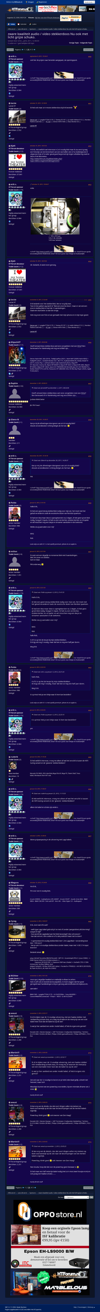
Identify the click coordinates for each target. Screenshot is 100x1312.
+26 (21, 386)
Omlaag (10, 50)
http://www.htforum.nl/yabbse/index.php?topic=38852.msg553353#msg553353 (46, 160)
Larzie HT (33, 126)
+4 (21, 554)
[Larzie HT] (10, 136)
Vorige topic (74, 43)
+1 (21, 422)
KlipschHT (15, 342)
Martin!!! (15, 1052)
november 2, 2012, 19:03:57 (38, 921)
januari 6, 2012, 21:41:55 (37, 503)
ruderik (14, 756)
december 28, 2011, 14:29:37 (39, 419)
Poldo (13, 502)
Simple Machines (21, 1307)
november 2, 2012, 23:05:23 (38, 1102)
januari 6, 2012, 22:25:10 (37, 667)
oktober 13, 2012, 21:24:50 (38, 882)
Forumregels (82, 1307)
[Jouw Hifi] (10, 93)
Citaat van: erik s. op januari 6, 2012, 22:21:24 (49, 672)
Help (75, 1307)
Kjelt (13, 145)
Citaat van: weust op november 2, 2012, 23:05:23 (50, 1146)
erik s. (14, 56)
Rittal (79, 346)
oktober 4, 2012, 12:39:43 (38, 836)
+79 (21, 62)
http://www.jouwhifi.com (44, 78)
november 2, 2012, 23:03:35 (38, 1052)
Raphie (14, 383)
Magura (15, 882)
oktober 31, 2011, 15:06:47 (40, 184)
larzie (13, 103)
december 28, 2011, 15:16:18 (39, 456)
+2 (21, 1055)
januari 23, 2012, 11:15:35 (38, 757)
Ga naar (61, 1197)
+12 (21, 151)
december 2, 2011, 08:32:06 (38, 342)
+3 (21, 924)
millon (14, 551)
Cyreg (13, 921)
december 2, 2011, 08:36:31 (38, 383)
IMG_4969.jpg (55, 236)
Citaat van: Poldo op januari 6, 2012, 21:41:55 (49, 592)
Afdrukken (88, 50)
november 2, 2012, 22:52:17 (38, 1013)
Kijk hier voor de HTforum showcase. (47, 18)
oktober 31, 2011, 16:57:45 (38, 261)
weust (14, 1013)
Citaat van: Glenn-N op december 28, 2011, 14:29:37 (51, 460)
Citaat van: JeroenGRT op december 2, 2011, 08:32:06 (51, 388)
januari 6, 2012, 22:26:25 (37, 710)
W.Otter (14, 975)
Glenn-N (15, 419)
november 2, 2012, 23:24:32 (38, 1141)
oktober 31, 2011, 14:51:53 (38, 146)
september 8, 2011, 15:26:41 (39, 56)
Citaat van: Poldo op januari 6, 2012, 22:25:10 (49, 715)
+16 (21, 978)
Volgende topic (86, 43)
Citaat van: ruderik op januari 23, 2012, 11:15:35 (50, 793)
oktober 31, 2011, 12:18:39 (38, 103)
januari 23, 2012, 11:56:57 (38, 789)
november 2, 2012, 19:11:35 (38, 976)
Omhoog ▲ (91, 1307)
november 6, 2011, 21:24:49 (38, 300)
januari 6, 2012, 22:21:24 (37, 588)
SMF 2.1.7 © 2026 (10, 1307)
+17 (21, 345)
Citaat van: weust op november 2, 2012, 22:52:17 (50, 1057)
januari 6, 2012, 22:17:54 (37, 551)
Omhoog (10, 1188)
